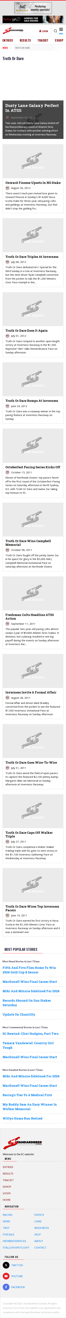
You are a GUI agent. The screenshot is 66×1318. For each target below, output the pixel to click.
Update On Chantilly (19, 1014)
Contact (40, 1247)
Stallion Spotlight (16, 1247)
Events (39, 1214)
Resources (41, 1227)
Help (37, 1234)
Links (37, 1221)
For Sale (8, 1234)
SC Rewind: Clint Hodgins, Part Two (31, 1034)
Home (6, 1199)
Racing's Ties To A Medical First (27, 1095)
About (38, 1240)
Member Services (14, 1240)
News (5, 47)
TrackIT (43, 40)
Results (25, 40)
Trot (6, 1227)
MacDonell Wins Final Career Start (30, 982)
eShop (59, 40)
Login (45, 31)
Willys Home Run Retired (22, 1118)
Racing (7, 1214)
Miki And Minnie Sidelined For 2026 (31, 991)
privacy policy (52, 1312)
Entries (8, 40)
